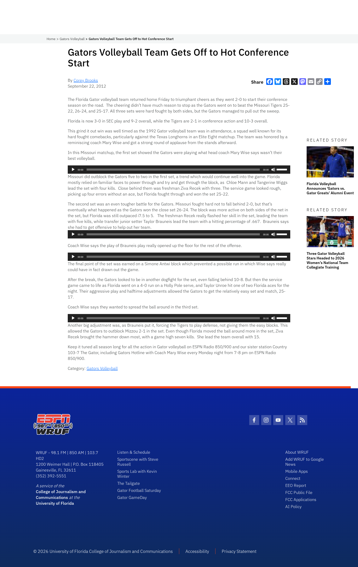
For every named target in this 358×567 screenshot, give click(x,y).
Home (51, 39)
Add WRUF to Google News (304, 461)
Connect (292, 478)
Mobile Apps (296, 471)
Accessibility (197, 551)
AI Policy (293, 506)
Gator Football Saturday (139, 490)
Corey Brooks (86, 80)
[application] (179, 169)
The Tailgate (128, 483)
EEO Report (295, 485)
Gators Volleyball (72, 39)
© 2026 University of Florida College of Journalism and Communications (103, 551)
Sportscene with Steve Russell (137, 461)
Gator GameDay (132, 497)
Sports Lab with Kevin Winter (137, 473)
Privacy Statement (239, 551)
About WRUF (297, 452)
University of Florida (55, 503)
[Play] (73, 169)
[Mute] (273, 169)
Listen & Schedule (133, 452)
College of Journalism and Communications (61, 494)
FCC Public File (298, 492)
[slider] (282, 169)
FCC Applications (300, 499)
